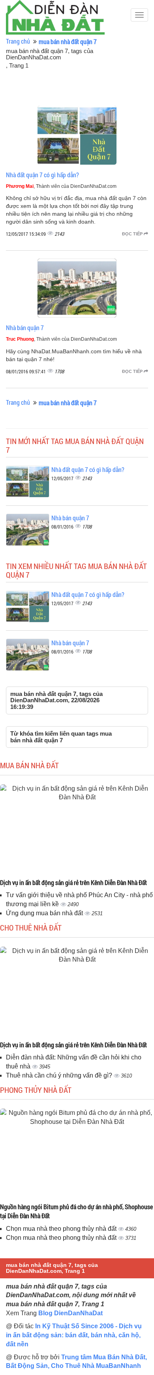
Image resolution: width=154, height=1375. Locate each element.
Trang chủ (18, 41)
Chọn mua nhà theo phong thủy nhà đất (62, 1228)
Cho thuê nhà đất (31, 927)
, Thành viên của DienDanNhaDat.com (61, 186)
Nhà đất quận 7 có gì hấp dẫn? (42, 175)
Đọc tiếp (133, 233)
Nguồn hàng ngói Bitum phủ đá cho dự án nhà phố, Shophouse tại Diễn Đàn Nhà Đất (76, 1211)
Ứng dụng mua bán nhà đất (45, 913)
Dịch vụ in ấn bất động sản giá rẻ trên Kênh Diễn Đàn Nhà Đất (73, 882)
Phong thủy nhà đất (35, 1090)
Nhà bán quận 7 (25, 327)
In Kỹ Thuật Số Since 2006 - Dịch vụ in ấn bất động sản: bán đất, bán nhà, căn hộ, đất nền (74, 1335)
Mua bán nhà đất (29, 765)
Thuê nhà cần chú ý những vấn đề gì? (60, 1075)
